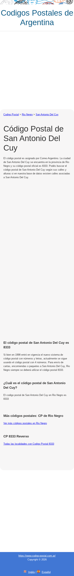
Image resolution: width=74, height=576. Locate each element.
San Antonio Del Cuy (47, 114)
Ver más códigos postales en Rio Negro (25, 423)
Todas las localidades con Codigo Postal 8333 (28, 443)
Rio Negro (27, 114)
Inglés (31, 572)
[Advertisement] (37, 70)
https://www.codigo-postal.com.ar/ (37, 555)
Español (46, 572)
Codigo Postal (11, 114)
